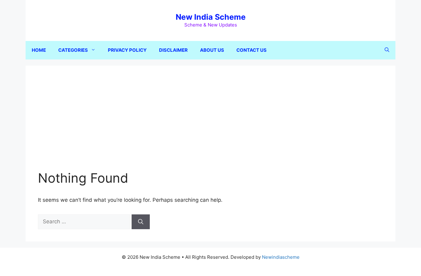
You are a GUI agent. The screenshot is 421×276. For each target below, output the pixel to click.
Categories (73, 50)
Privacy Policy (127, 50)
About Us (212, 50)
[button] (386, 50)
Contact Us (251, 50)
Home (39, 50)
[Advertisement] (210, 124)
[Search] (141, 221)
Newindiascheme (281, 257)
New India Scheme (211, 17)
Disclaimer (173, 50)
